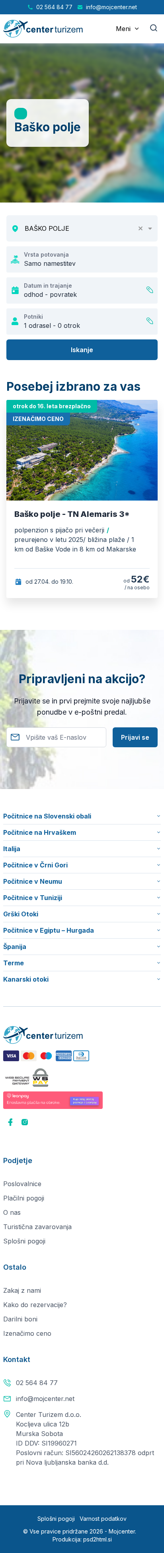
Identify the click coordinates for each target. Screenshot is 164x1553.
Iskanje (82, 350)
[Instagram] (25, 1123)
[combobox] (88, 228)
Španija (14, 947)
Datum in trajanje (48, 285)
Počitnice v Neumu (32, 881)
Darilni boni (20, 1319)
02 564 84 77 (37, 1383)
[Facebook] (10, 1123)
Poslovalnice (22, 1184)
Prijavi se (135, 737)
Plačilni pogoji (23, 1198)
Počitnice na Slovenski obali (47, 816)
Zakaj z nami (22, 1290)
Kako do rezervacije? (35, 1305)
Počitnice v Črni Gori (35, 865)
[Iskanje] (153, 29)
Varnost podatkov (103, 1518)
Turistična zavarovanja (37, 1227)
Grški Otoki (20, 914)
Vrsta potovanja (46, 254)
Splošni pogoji (24, 1241)
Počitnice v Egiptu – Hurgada (48, 930)
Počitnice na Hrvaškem (39, 832)
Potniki (33, 316)
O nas (12, 1212)
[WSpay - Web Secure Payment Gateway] (26, 1077)
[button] (143, 228)
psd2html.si (97, 1539)
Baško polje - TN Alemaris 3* (72, 514)
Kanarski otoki (26, 979)
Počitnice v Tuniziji (32, 898)
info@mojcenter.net (45, 1399)
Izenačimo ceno (27, 1333)
